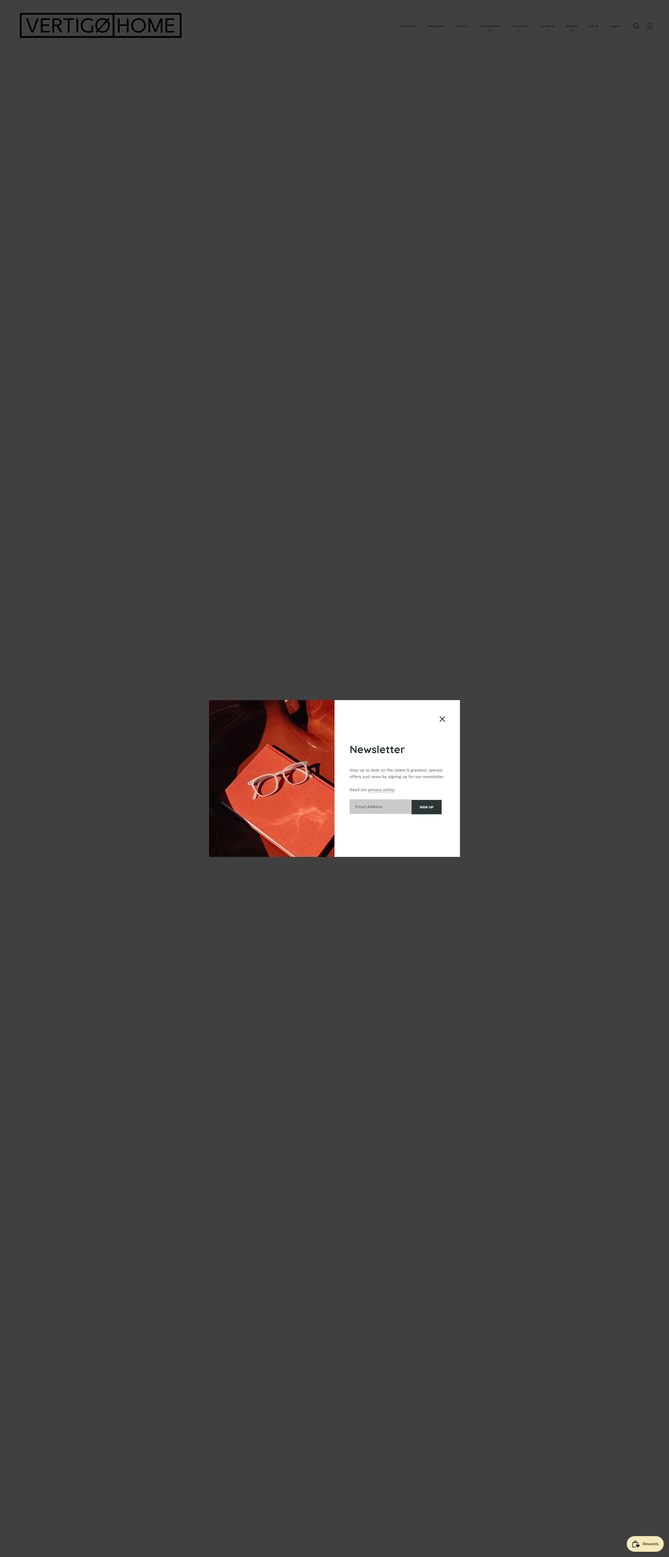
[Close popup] (442, 719)
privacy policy (381, 789)
